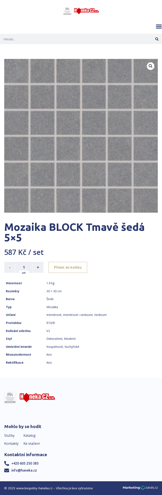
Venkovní (100, 315)
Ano (49, 354)
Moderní (70, 339)
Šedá (49, 299)
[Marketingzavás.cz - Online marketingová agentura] (140, 489)
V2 (48, 331)
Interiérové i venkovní (77, 315)
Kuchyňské (72, 347)
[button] (159, 26)
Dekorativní (54, 339)
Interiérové (53, 315)
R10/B (50, 323)
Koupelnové (54, 347)
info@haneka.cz (24, 470)
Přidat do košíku (68, 267)
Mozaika (52, 307)
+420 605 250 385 (25, 463)
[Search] (157, 39)
